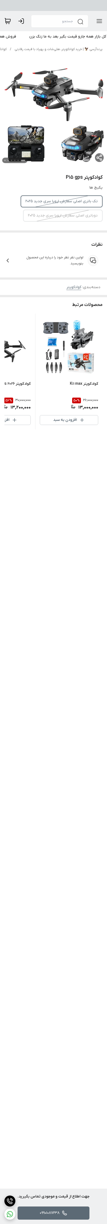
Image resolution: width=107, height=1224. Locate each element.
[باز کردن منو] (98, 21)
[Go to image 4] (11, 160)
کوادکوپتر (73, 287)
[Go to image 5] (8, 160)
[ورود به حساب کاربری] (22, 21)
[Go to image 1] (23, 160)
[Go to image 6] (4, 160)
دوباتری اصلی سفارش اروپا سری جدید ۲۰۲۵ (63, 215)
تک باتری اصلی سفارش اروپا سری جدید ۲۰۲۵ (62, 201)
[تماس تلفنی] (9, 1201)
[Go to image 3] (14, 160)
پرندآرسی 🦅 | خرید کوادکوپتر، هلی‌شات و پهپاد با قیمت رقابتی (59, 49)
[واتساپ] (9, 1214)
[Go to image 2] (18, 160)
